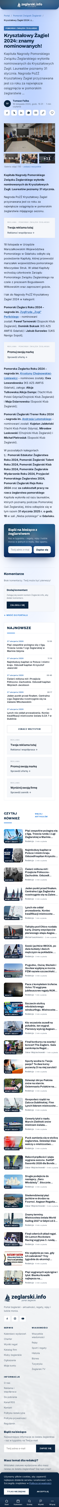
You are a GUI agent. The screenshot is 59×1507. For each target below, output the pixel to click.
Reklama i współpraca (10, 1390)
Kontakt (8, 1407)
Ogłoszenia (10, 1360)
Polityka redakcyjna (14, 1413)
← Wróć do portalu (16, 615)
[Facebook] (7, 1319)
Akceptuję (43, 1491)
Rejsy (35, 1342)
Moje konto (10, 1365)
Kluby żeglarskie (13, 1354)
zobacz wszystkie (32, 166)
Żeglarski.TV (38, 1369)
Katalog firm (10, 1349)
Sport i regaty (39, 1347)
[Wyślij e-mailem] (36, 113)
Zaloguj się (17, 605)
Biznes (35, 1358)
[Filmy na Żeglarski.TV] (23, 1319)
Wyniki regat (11, 1344)
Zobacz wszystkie (29, 729)
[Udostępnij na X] (14, 113)
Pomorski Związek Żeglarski (27, 15)
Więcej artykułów (41, 815)
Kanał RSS (9, 1402)
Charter (8, 1339)
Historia (36, 1353)
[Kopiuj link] (43, 113)
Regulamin (9, 1423)
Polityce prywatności (40, 1483)
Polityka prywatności (15, 1418)
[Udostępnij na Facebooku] (7, 113)
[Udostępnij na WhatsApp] (28, 113)
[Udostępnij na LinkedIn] (21, 113)
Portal (7, 15)
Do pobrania (10, 1397)
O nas (7, 1382)
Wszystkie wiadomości (38, 1335)
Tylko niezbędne (16, 1491)
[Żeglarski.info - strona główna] (29, 4)
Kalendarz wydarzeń (15, 1333)
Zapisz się (42, 549)
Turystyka (37, 1363)
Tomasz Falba (21, 101)
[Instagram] (15, 1319)
